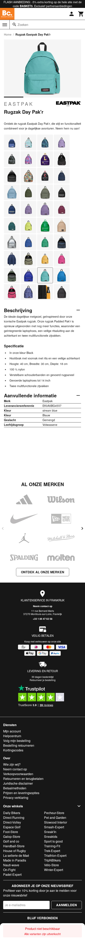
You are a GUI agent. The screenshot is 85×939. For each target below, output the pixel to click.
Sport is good (53, 841)
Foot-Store (10, 831)
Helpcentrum (12, 736)
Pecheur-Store (54, 813)
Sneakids (50, 836)
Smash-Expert (54, 827)
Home (7, 34)
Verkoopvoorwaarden (18, 774)
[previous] (3, 528)
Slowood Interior (55, 822)
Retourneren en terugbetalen (23, 778)
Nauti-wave (11, 865)
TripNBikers (52, 860)
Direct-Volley (12, 822)
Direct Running (13, 817)
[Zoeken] (14, 24)
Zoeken (23, 24)
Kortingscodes (13, 750)
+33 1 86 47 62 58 (42, 619)
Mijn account (12, 731)
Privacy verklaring (15, 797)
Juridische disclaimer (18, 783)
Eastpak (19, 104)
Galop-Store (11, 836)
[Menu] (4, 24)
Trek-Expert (52, 850)
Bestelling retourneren (18, 745)
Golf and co (11, 841)
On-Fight (9, 869)
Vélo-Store (51, 865)
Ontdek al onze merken (42, 572)
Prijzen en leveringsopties (21, 793)
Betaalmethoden (14, 788)
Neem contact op (42, 606)
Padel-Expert (12, 874)
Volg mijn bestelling (16, 740)
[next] (82, 528)
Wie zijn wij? (12, 764)
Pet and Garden (55, 817)
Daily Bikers (11, 813)
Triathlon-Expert (55, 855)
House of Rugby (14, 850)
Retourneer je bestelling (43, 680)
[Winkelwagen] (81, 14)
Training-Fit (52, 846)
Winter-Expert (53, 869)
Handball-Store (14, 846)
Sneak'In (50, 831)
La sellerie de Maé (16, 855)
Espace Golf (11, 827)
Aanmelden (66, 905)
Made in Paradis (14, 860)
